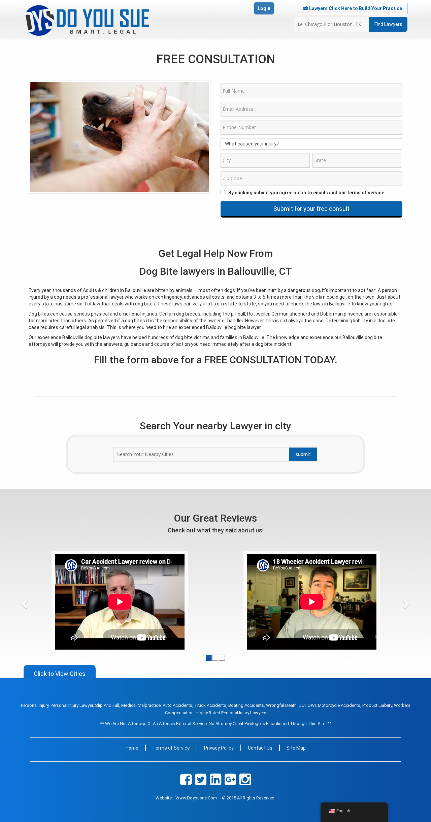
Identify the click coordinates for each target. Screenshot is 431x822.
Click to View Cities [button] (60, 673)
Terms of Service (171, 748)
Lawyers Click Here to (355, 8)
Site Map (296, 748)
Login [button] (264, 8)
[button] (37, 602)
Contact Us (260, 748)
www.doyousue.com (196, 797)
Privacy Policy (219, 748)
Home (132, 748)
